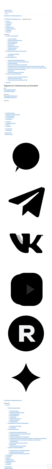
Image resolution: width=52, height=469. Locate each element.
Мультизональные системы (15, 78)
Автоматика (11, 71)
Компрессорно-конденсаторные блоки (17, 80)
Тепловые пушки (10, 117)
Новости (8, 25)
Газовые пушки (11, 49)
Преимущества (10, 27)
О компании (9, 22)
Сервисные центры (10, 28)
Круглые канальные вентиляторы (16, 60)
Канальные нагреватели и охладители (17, 64)
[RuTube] (26, 333)
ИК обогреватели (12, 43)
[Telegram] (26, 201)
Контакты (8, 31)
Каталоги (8, 82)
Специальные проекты (13, 54)
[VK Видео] (26, 289)
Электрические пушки (13, 46)
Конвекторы (11, 45)
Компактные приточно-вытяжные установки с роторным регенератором (26, 66)
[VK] (26, 245)
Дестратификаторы (13, 42)
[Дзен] (26, 377)
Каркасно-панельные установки (16, 72)
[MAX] (26, 157)
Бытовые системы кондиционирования (18, 77)
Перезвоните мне (26, 19)
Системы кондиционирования (13, 74)
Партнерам (9, 130)
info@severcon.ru (17, 19)
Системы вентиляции (11, 57)
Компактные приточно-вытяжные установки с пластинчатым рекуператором (27, 67)
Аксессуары (11, 55)
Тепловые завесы (12, 39)
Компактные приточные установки (16, 69)
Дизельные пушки (12, 48)
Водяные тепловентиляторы (15, 40)
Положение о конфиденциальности (13, 15)
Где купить (8, 24)
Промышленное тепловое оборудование (16, 51)
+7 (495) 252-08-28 (8, 19)
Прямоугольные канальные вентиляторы (18, 61)
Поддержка (9, 30)
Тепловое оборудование (12, 36)
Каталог (8, 21)
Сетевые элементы (12, 63)
